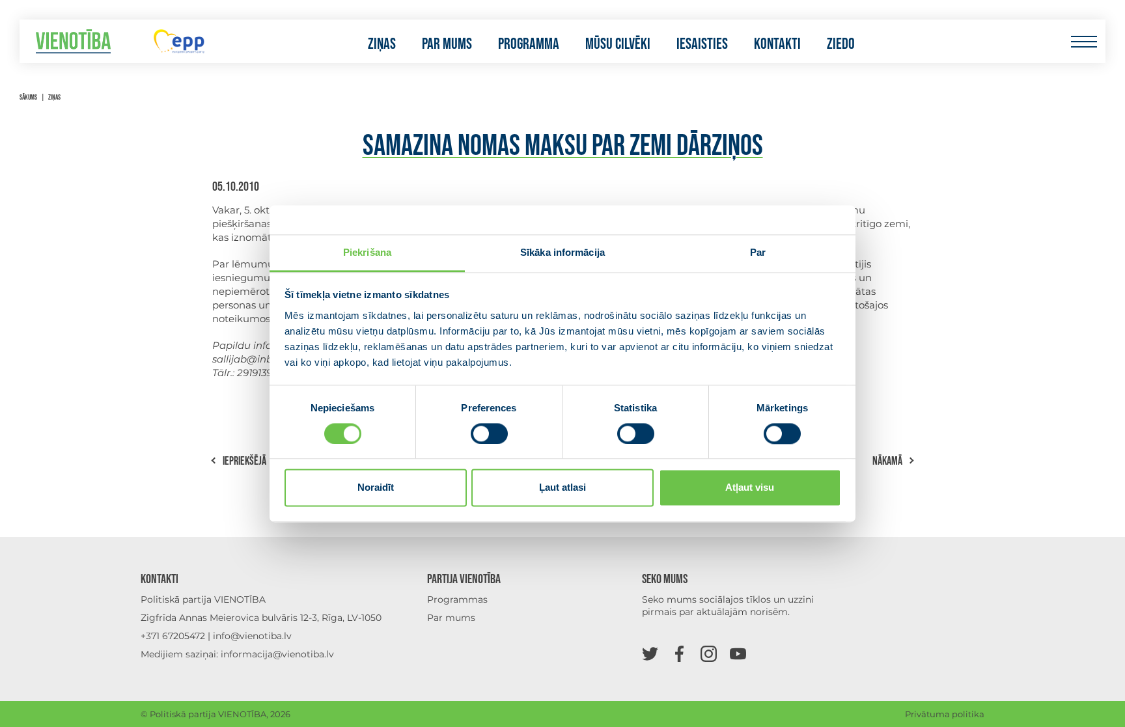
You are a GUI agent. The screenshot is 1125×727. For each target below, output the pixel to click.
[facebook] (679, 653)
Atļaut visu (749, 487)
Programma (528, 44)
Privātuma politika (944, 714)
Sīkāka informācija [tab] (562, 252)
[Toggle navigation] (1083, 41)
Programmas (457, 599)
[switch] (489, 433)
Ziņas (382, 44)
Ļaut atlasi (562, 487)
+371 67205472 (173, 636)
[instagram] (708, 653)
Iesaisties (702, 44)
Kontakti (777, 44)
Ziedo (841, 44)
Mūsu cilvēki (617, 44)
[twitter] (650, 653)
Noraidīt (375, 487)
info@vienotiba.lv (252, 636)
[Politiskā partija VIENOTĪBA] (73, 41)
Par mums (447, 44)
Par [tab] (758, 252)
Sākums (28, 97)
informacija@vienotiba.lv (277, 654)
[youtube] (738, 653)
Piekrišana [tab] (367, 252)
